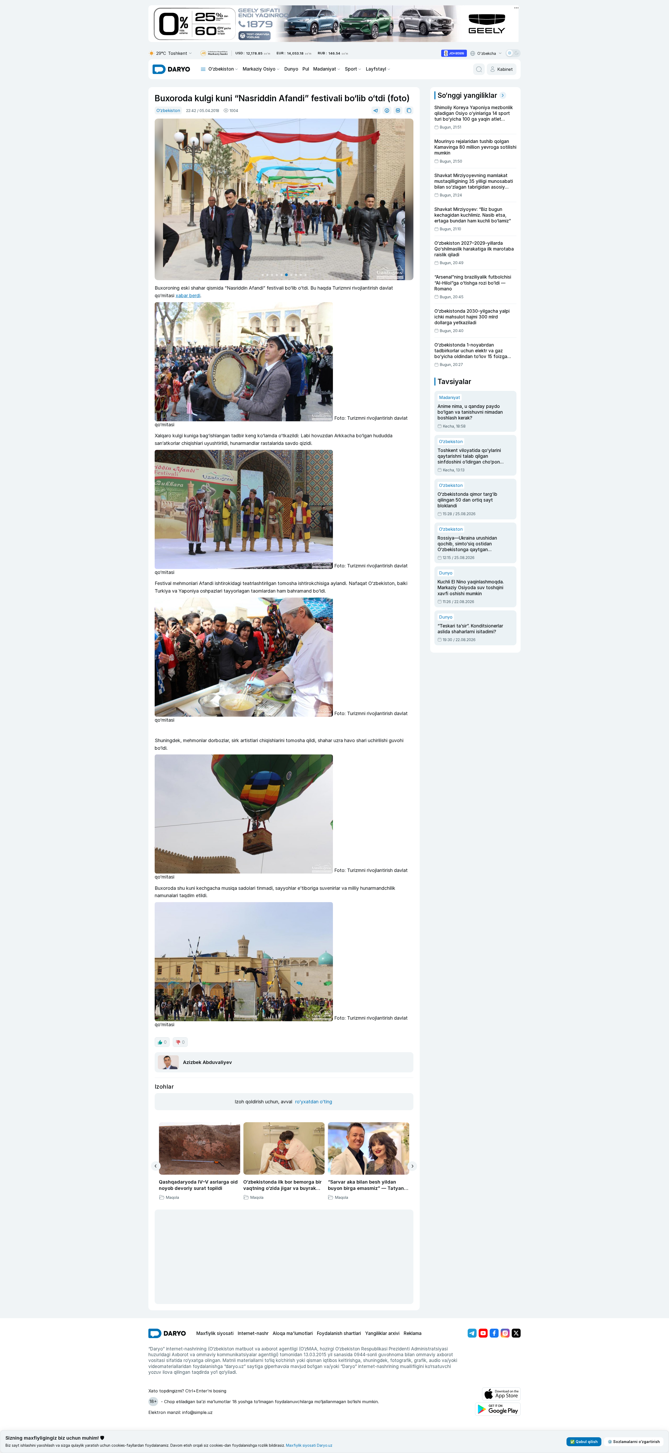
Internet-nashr (253, 1333)
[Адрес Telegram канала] (472, 1333)
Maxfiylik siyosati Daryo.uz (309, 1445)
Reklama (413, 1333)
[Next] (412, 1166)
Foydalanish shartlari (339, 1333)
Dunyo (291, 69)
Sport (351, 69)
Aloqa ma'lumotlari (293, 1333)
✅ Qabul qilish (584, 1441)
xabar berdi (188, 295)
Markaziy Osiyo (259, 69)
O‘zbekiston (221, 69)
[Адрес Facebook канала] (494, 1333)
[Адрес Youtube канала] (483, 1333)
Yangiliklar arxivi (382, 1333)
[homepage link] (171, 69)
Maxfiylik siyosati (215, 1333)
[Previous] (156, 1166)
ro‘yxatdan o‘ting (313, 1101)
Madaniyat (324, 69)
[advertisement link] (454, 53)
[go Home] (167, 1333)
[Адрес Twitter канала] (516, 1333)
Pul (306, 69)
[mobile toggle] (203, 69)
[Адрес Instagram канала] (505, 1333)
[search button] (479, 69)
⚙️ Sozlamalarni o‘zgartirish (634, 1441)
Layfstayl (376, 69)
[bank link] (214, 53)
